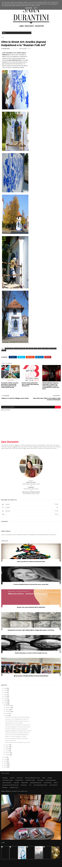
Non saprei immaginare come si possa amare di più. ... (18, 727)
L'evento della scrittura (7, 780)
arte (27, 348)
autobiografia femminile (35, 782)
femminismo (24, 785)
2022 (5, 696)
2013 (5, 763)
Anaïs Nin (12, 778)
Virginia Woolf (24, 782)
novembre (8, 707)
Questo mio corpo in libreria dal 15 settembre (31, 607)
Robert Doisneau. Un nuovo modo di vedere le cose (31, 653)
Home (2, 37)
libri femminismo (53, 785)
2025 (5, 690)
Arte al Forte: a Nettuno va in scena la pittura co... (16, 729)
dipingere (31, 348)
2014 (5, 761)
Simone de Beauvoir (7, 782)
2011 (5, 767)
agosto (7, 713)
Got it (36, 8)
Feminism (50, 778)
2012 (5, 765)
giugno (7, 745)
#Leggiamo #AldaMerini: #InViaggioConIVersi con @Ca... (18, 730)
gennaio (7, 754)
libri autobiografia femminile (40, 785)
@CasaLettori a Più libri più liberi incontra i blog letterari (31, 676)
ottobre (7, 709)
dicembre (7, 705)
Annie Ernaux (20, 778)
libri (30, 785)
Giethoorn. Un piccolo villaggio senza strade (15, 736)
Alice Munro (5, 778)
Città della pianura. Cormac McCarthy (14, 723)
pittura (39, 348)
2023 (5, 694)
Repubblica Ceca (45, 348)
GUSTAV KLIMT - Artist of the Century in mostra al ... (17, 721)
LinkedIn (31, 504)
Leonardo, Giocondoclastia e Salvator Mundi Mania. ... (18, 717)
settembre (8, 711)
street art (3, 350)
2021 (5, 698)
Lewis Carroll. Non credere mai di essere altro (31, 561)
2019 (5, 702)
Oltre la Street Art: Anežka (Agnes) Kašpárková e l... (17, 734)
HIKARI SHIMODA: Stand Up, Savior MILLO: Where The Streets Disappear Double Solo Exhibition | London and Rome (50, 386)
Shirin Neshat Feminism (51, 780)
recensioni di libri (14, 787)
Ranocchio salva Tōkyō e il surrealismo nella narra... (17, 732)
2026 (5, 688)
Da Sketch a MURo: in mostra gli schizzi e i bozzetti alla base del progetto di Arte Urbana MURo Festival (9, 385)
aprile (6, 749)
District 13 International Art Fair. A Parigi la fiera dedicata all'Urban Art (30, 384)
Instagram (31, 510)
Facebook (31, 507)
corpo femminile (48, 782)
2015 (5, 759)
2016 (5, 757)
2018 (5, 704)
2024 (5, 692)
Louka (35, 348)
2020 (5, 700)
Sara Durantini (9, 441)
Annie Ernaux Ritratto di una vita (32, 778)
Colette (43, 778)
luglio (6, 715)
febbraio (7, 752)
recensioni (4, 787)
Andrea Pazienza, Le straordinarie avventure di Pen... (18, 725)
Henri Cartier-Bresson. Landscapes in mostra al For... (17, 742)
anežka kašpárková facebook (19, 348)
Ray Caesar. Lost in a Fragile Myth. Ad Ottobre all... (17, 719)
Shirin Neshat (40, 780)
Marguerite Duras (19, 780)
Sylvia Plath (16, 782)
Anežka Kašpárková (9, 348)
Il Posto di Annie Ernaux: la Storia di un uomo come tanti (31, 584)
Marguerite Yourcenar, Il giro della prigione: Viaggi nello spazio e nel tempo (31, 630)
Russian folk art (53, 348)
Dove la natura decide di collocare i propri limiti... (16, 738)
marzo (7, 751)
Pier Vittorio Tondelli (30, 780)
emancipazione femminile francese (10, 785)
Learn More (28, 8)
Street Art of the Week (10, 740)
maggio (7, 747)
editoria (55, 782)
